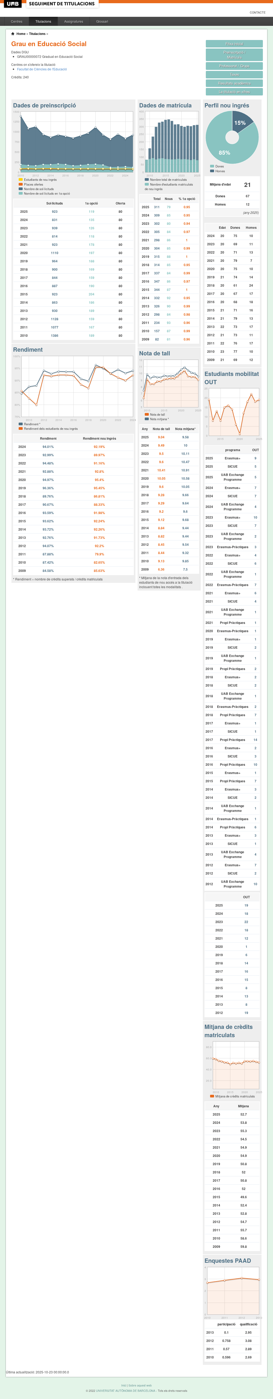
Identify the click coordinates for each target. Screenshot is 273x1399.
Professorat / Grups (234, 65)
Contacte (258, 12)
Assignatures (73, 21)
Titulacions (43, 21)
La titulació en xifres (234, 91)
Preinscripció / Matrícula (234, 55)
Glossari (102, 21)
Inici (123, 1385)
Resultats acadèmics (234, 83)
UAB (13, 4)
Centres (16, 21)
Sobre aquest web (140, 1385)
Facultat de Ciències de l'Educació (42, 69)
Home (21, 34)
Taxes (234, 74)
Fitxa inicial (234, 43)
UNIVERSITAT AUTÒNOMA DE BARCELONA (125, 1391)
